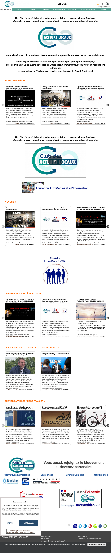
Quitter (10, 523)
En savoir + (45, 538)
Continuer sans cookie (29, 523)
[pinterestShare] (90, 526)
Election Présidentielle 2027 (85, 123)
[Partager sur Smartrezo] (75, 526)
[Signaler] (70, 526)
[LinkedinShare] (85, 526)
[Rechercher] (102, 3)
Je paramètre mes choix (97, 544)
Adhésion (104, 9)
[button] (55, 160)
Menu (9, 9)
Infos (84, 536)
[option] (20, 104)
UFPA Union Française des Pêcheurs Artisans (90, 336)
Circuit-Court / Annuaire (87, 9)
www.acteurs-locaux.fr (15, 536)
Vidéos (33, 9)
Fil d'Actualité (49, 389)
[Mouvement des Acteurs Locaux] (15, 4)
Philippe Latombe (13, 389)
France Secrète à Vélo (12, 443)
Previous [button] (3, 104)
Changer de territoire (104, 7)
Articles (19, 9)
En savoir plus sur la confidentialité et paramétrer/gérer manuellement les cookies (20, 531)
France (17, 123)
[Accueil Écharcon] (2, 9)
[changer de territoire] (97, 3)
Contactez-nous (46, 536)
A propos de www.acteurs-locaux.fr (53, 541)
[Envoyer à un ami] (105, 526)
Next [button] (107, 104)
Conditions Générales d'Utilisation (89, 538)
